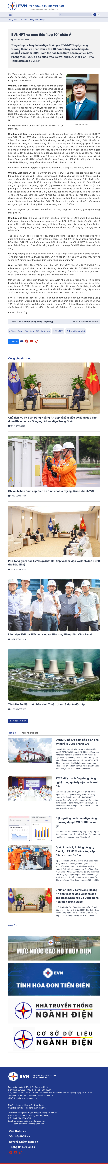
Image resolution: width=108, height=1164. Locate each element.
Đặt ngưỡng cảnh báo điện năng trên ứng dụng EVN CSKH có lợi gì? (76, 822)
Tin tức (23, 19)
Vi (95, 15)
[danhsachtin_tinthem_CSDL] (54, 1039)
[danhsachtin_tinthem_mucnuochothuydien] (54, 948)
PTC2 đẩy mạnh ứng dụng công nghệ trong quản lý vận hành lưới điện (76, 782)
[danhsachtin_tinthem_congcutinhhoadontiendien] (54, 979)
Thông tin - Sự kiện (36, 19)
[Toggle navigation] (10, 14)
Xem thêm (12, 925)
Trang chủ (12, 19)
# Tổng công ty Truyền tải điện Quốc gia (29, 331)
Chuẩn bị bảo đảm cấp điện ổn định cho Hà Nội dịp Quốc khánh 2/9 (51, 491)
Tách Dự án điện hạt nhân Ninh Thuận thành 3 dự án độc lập (46, 704)
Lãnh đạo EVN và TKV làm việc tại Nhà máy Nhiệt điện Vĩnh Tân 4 (50, 634)
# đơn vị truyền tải (76, 331)
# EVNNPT (58, 331)
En (98, 15)
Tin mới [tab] (12, 732)
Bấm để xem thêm (18, 721)
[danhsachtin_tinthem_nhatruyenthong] (54, 1010)
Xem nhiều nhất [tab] (30, 732)
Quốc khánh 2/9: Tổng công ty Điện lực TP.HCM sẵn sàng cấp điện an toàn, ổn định (75, 851)
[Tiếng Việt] (36, 5)
